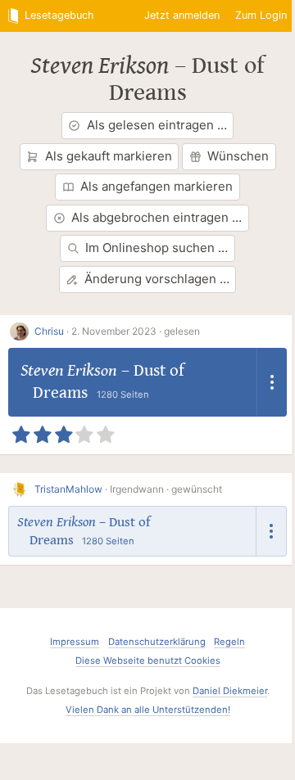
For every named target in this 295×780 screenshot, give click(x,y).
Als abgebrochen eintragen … (156, 217)
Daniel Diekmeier (230, 691)
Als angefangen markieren (156, 186)
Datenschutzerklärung (157, 641)
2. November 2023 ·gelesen (135, 331)
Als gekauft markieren (108, 156)
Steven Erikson (99, 65)
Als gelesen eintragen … (157, 125)
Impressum (74, 641)
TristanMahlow (68, 489)
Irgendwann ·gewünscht (166, 489)
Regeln (229, 641)
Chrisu (49, 331)
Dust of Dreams (187, 79)
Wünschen (238, 156)
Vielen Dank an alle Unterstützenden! (148, 709)
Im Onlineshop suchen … (156, 247)
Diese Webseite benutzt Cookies (147, 660)
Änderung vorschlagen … (156, 278)
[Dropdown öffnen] (272, 382)
